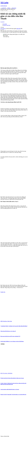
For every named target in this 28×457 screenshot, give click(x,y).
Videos (8, 8)
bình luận (19, 28)
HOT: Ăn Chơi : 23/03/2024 (6, 373)
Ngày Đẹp (14, 8)
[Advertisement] (14, 52)
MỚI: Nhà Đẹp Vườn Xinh (6, 321)
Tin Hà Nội (2, 21)
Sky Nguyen (3, 28)
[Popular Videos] (6, 8)
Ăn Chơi (5, 24)
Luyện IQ (4, 8)
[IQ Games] (1, 8)
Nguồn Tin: (3, 292)
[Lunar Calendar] (11, 8)
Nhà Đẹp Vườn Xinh (6, 25)
